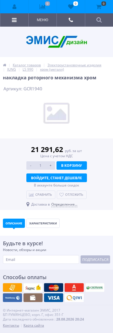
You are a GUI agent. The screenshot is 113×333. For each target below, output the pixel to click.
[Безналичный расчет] (74, 297)
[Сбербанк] (33, 297)
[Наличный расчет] (53, 297)
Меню (42, 19)
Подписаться (95, 259)
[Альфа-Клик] (12, 297)
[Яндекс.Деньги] (74, 287)
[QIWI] (94, 287)
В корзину (71, 165)
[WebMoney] (53, 287)
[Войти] (14, 6)
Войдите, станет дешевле (56, 177)
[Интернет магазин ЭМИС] (4, 65)
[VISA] (12, 287)
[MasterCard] (33, 287)
